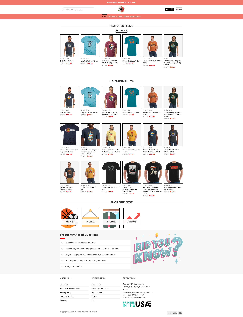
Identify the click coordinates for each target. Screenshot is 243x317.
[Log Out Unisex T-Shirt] (90, 46)
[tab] (121, 31)
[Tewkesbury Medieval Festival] (121, 9)
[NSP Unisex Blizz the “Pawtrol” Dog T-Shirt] (111, 46)
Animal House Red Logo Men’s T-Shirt (172, 188)
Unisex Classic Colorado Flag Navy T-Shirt (69, 151)
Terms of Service (67, 297)
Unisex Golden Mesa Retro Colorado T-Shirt (151, 151)
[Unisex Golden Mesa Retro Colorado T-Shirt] (152, 135)
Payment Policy (98, 293)
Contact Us (96, 285)
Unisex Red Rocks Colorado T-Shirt (66, 188)
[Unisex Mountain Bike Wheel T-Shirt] (173, 135)
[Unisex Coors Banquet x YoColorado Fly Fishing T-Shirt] (173, 46)
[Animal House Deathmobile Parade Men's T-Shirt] (132, 172)
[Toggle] (62, 243)
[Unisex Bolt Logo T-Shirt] (132, 46)
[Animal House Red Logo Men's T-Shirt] (173, 172)
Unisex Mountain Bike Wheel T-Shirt (171, 151)
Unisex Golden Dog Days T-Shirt (131, 151)
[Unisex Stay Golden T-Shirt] (90, 172)
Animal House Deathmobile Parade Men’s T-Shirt (129, 189)
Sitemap (63, 301)
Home (104, 17)
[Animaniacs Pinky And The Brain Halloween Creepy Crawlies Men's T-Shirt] (152, 172)
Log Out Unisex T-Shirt (89, 61)
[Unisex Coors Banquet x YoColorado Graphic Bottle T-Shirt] (90, 135)
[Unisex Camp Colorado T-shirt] (152, 46)
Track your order (132, 17)
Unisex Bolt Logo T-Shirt (131, 61)
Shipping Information (100, 289)
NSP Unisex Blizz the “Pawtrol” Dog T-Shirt (109, 62)
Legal (94, 301)
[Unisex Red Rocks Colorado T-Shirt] (69, 172)
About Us (64, 285)
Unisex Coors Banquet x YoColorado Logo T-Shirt (111, 151)
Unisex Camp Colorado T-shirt (152, 62)
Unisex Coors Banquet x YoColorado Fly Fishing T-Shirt (172, 63)
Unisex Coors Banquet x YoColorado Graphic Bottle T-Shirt (89, 152)
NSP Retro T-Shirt (66, 61)
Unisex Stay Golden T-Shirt (89, 188)
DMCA (94, 297)
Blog (120, 17)
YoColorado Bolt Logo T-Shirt (111, 188)
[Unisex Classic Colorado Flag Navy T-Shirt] (69, 135)
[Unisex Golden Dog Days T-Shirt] (132, 135)
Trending (112, 17)
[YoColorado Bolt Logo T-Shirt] (111, 172)
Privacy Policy (65, 293)
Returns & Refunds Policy (70, 289)
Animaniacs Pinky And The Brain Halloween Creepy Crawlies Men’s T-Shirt (152, 190)
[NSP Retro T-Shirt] (69, 46)
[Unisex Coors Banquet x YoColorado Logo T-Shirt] (111, 135)
